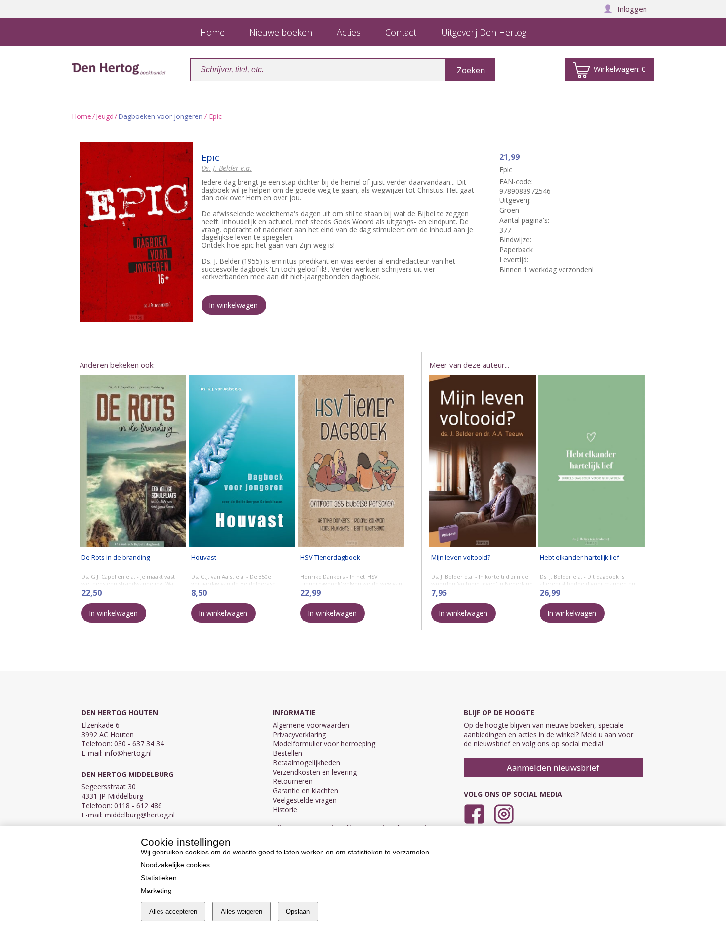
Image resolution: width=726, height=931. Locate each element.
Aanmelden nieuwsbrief (553, 767)
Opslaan (298, 911)
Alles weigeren (241, 911)
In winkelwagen (233, 305)
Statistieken (159, 878)
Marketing (156, 890)
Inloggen (632, 9)
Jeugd (105, 116)
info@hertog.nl (128, 753)
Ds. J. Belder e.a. (227, 168)
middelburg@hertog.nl (140, 814)
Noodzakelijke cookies (175, 865)
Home (81, 116)
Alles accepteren (173, 911)
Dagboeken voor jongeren (160, 116)
